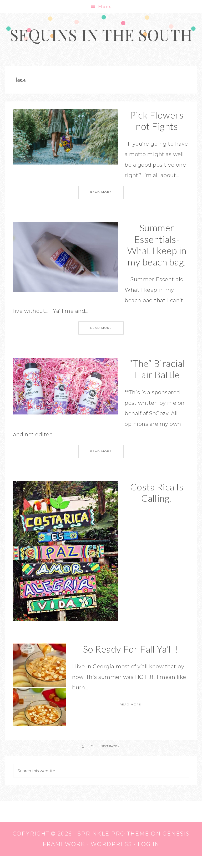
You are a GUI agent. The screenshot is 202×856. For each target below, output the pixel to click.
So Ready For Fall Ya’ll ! (130, 649)
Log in (148, 844)
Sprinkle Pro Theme (113, 834)
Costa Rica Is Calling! (157, 492)
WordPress (111, 844)
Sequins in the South (101, 34)
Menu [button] (105, 6)
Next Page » (110, 746)
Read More (101, 192)
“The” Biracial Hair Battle (157, 368)
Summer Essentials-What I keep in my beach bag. (156, 245)
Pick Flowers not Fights (157, 120)
